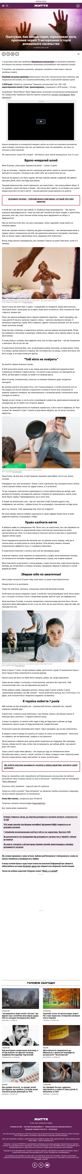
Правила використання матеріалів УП (58, 1127)
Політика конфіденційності (34, 1127)
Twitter (35, 859)
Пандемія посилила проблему (15, 77)
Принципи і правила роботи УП (36, 1129)
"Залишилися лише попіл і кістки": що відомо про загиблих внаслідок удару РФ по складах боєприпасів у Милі (20, 1015)
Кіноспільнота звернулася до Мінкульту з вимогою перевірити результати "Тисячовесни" (59, 1052)
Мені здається (9, 781)
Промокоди (53, 1129)
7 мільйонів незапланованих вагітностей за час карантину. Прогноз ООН (37, 832)
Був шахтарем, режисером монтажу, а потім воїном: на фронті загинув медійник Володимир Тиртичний (20, 1052)
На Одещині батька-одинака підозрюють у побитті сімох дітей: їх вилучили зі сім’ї (60, 1089)
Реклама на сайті (16, 1127)
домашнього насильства (42, 62)
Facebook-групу (30, 866)
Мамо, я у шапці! (49, 871)
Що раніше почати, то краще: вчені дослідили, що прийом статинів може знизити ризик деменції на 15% (20, 1089)
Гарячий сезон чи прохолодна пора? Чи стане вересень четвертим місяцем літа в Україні (61, 1015)
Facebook (24, 859)
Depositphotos (28, 302)
